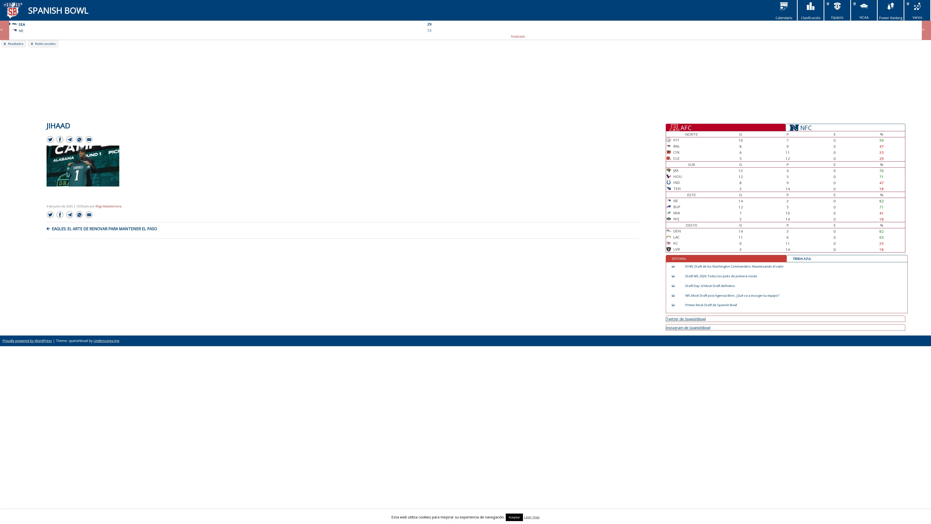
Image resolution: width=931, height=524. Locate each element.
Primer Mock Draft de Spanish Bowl (711, 305)
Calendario (784, 18)
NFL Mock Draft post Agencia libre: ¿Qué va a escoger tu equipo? (732, 295)
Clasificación (810, 18)
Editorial (679, 259)
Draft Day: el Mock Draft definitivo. (710, 286)
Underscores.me (106, 340)
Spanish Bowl (58, 10)
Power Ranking (890, 18)
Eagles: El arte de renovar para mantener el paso (104, 228)
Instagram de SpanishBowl (688, 327)
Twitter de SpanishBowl (686, 318)
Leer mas (532, 517)
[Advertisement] (465, 84)
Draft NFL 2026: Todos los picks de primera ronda (721, 276)
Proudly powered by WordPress (27, 340)
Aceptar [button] (514, 517)
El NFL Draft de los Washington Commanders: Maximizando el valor (734, 266)
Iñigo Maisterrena (108, 206)
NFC (806, 127)
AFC (686, 127)
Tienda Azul (802, 259)
